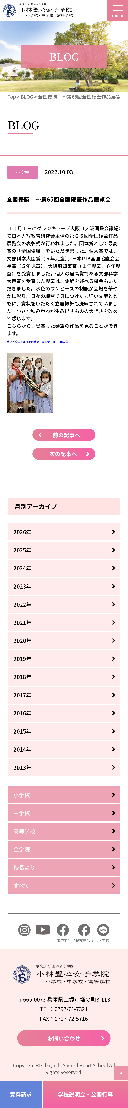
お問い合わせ (64, 1038)
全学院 (22, 849)
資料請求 (21, 1094)
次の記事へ (63, 454)
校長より (24, 867)
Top (12, 96)
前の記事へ (66, 435)
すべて (22, 885)
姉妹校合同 (84, 940)
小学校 (22, 795)
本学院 (63, 940)
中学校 (22, 813)
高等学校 (25, 831)
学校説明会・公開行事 (85, 1094)
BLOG (27, 96)
